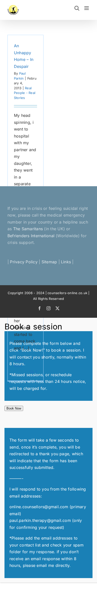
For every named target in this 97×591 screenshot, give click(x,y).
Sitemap (49, 261)
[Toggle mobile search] (76, 8)
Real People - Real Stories (24, 93)
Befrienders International (31, 235)
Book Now (13, 408)
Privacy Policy (23, 261)
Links (66, 261)
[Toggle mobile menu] (87, 8)
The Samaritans (28, 228)
